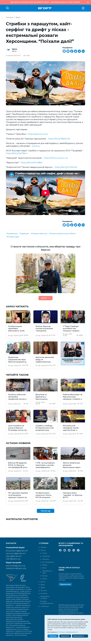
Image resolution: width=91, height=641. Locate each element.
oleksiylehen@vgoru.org (16, 568)
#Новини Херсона (39, 233)
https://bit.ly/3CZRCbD (66, 167)
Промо (45, 576)
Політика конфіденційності (46, 602)
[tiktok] (78, 551)
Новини (43, 547)
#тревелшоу (12, 233)
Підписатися (65, 584)
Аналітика (46, 556)
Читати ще (45, 511)
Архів (43, 587)
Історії (44, 553)
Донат (44, 298)
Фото (44, 568)
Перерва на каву (47, 572)
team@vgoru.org (13, 559)
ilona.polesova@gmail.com (17, 551)
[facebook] (60, 551)
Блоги (43, 582)
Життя (44, 579)
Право (44, 565)
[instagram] (64, 551)
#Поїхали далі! (13, 237)
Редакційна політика (44, 597)
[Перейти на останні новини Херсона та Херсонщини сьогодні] (45, 8)
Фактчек (45, 559)
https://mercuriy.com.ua (56, 158)
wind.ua (36, 146)
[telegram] (73, 551)
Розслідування (48, 562)
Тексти (43, 550)
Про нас (44, 590)
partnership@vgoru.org (15, 566)
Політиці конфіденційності (68, 632)
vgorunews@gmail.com (16, 553)
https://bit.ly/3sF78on (16, 153)
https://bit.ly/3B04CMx (59, 138)
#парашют (24, 233)
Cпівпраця (45, 606)
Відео (18, 17)
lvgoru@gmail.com (14, 556)
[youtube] (69, 551)
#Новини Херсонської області (62, 233)
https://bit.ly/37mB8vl (32, 162)
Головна (9, 17)
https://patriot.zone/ (38, 134)
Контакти (44, 593)
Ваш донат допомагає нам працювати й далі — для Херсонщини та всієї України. (45, 2)
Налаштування (78, 636)
